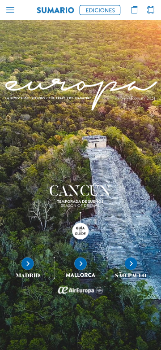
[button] (10, 10)
